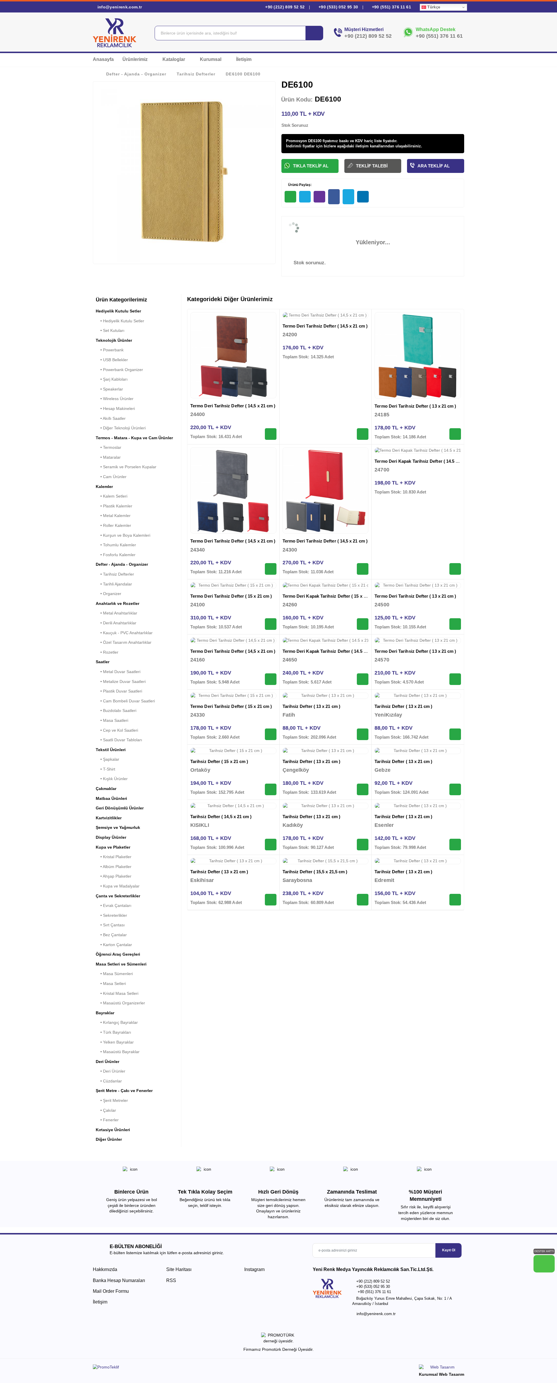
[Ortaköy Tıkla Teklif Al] (270, 789)
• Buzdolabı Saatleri (116, 710)
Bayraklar (105, 1012)
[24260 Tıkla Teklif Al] (362, 624)
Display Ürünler (111, 837)
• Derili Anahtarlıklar (116, 623)
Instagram (254, 1269)
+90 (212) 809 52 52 (285, 7)
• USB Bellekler (112, 359)
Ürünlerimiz (135, 59)
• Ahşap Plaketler (113, 876)
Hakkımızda (105, 1269)
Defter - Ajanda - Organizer (136, 74)
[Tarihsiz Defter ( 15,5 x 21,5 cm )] (326, 861)
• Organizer (108, 593)
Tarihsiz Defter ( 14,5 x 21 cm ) (221, 816)
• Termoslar (108, 447)
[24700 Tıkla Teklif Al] (455, 569)
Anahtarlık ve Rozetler (117, 603)
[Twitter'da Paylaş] (348, 196)
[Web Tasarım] (441, 1368)
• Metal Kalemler (113, 515)
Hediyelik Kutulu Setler (118, 311)
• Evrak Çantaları (113, 905)
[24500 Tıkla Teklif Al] (455, 624)
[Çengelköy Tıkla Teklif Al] (362, 789)
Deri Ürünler (107, 1061)
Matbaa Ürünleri (111, 798)
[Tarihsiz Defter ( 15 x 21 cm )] (233, 751)
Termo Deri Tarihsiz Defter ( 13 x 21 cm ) (415, 406)
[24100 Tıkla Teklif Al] (270, 624)
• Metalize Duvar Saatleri (121, 681)
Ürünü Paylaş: (299, 185)
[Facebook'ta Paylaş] (334, 196)
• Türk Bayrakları (113, 1032)
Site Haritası (178, 1269)
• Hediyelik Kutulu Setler (120, 321)
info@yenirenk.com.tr (119, 7)
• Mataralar (108, 457)
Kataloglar (174, 59)
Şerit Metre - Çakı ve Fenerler (124, 1090)
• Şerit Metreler (112, 1100)
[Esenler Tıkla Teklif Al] (455, 844)
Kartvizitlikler (109, 818)
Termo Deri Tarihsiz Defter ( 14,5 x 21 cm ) (232, 405)
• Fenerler (107, 1120)
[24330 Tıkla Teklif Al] (270, 734)
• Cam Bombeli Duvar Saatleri (125, 701)
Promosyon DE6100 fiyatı (308, 141)
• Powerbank (110, 350)
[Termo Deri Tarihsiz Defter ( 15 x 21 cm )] (233, 585)
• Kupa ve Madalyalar (118, 886)
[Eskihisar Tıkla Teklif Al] (270, 899)
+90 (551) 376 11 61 (390, 7)
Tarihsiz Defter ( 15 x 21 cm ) (219, 761)
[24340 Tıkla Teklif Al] (270, 569)
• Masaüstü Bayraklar (118, 1051)
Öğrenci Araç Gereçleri (118, 954)
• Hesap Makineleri (115, 408)
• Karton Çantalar (114, 944)
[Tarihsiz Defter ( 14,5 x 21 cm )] (233, 806)
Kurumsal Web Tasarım (441, 1374)
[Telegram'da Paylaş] (305, 197)
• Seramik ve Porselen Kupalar (126, 466)
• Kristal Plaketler (113, 856)
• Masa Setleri (111, 983)
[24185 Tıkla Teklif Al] (455, 434)
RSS (171, 1280)
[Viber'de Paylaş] (319, 197)
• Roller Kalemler (113, 525)
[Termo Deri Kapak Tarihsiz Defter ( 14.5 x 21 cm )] (418, 450)
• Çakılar (106, 1110)
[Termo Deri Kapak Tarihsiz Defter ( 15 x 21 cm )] (326, 585)
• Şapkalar (107, 759)
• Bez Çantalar (111, 934)
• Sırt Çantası (110, 925)
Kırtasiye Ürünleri (113, 1129)
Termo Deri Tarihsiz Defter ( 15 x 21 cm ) (231, 596)
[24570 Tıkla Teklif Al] (455, 679)
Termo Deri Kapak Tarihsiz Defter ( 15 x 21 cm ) (330, 596)
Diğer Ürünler (109, 1139)
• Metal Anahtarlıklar (116, 613)
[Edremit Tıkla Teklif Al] (455, 899)
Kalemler (104, 486)
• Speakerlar (109, 389)
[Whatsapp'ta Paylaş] (290, 197)
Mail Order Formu (111, 1291)
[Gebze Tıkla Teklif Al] (455, 789)
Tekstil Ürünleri (111, 749)
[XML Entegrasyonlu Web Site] (184, 1368)
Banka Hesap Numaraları (119, 1280)
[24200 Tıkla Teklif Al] (362, 434)
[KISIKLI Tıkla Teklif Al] (270, 844)
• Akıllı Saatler (111, 418)
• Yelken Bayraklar (115, 1042)
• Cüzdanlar (109, 1081)
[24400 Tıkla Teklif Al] (270, 434)
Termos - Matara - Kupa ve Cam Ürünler (134, 437)
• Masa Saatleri (112, 720)
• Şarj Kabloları (112, 379)
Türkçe (433, 7)
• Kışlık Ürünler (112, 778)
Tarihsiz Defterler (196, 74)
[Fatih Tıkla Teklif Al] (362, 734)
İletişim (244, 59)
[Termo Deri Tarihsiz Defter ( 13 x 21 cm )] (418, 355)
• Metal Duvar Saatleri (118, 671)
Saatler (102, 661)
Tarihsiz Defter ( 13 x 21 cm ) (311, 706)
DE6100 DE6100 (243, 74)
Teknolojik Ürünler (114, 340)
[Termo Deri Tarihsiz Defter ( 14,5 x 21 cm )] (233, 355)
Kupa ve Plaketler (113, 847)
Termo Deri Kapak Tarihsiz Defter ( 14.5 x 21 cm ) (424, 461)
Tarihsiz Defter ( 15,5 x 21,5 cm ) (315, 871)
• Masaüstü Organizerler (120, 1003)
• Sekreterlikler (111, 915)
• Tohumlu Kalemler (116, 545)
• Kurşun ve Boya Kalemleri (123, 535)
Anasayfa (103, 59)
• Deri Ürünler (110, 1071)
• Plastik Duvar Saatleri (119, 691)
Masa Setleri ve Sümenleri (121, 964)
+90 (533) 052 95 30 (338, 7)
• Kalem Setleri (111, 496)
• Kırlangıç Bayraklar (117, 1022)
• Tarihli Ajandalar (114, 584)
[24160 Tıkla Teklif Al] (270, 679)
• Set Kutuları (110, 330)
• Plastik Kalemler (114, 506)
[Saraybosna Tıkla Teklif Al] (362, 899)
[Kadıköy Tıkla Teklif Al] (362, 844)
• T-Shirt (105, 769)
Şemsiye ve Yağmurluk (118, 827)
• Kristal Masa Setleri (117, 993)
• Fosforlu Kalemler (115, 554)
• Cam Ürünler (111, 476)
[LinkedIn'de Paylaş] (363, 197)
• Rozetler (107, 652)
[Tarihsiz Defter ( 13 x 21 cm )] (326, 696)
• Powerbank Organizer (119, 369)
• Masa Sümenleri (114, 973)
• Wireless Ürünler (114, 398)
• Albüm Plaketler (113, 866)
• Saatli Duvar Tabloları (119, 739)
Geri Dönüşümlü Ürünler (120, 808)
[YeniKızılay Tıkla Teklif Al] (455, 734)
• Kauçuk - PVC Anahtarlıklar (124, 632)
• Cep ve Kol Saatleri (117, 730)
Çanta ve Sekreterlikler (118, 896)
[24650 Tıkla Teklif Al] (362, 679)
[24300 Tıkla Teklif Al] (362, 569)
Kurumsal (211, 59)
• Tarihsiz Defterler (115, 574)
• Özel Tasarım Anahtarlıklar (123, 642)
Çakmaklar (106, 788)
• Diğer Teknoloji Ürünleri (121, 428)
